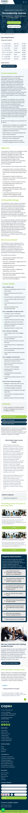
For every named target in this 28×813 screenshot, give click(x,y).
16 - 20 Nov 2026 (6, 46)
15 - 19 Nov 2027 (6, 59)
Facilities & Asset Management (8, 767)
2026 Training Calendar (6, 805)
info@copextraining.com (9, 715)
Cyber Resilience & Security (7, 765)
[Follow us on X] (4, 725)
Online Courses (4, 732)
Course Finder (4, 730)
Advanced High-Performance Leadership (11, 517)
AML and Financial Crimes (7, 763)
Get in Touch (4, 774)
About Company (5, 773)
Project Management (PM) (7, 762)
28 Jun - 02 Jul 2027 (7, 52)
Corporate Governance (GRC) (8, 758)
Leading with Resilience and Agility (11, 688)
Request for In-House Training (10, 663)
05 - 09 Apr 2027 (6, 50)
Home (2, 34)
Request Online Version (8, 66)
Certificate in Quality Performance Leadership (13, 539)
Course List (3, 779)
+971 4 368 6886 (6, 712)
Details (14, 527)
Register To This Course (14, 26)
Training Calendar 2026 (6, 739)
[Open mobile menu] (26, 2)
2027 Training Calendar (6, 806)
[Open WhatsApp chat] (3, 810)
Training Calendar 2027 (6, 740)
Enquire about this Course (8, 416)
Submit (4, 798)
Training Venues (4, 735)
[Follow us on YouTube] (9, 725)
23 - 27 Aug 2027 (6, 54)
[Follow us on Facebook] (2, 725)
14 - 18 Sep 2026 (6, 44)
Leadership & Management (9, 34)
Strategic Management (6, 760)
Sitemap (3, 778)
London (2, 748)
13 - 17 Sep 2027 (6, 56)
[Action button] (12, 794)
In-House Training (5, 737)
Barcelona (3, 751)
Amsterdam (4, 750)
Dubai (2, 746)
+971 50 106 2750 (12, 713)
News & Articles (4, 776)
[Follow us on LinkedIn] (7, 725)
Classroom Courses (5, 733)
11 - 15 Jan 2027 (6, 48)
